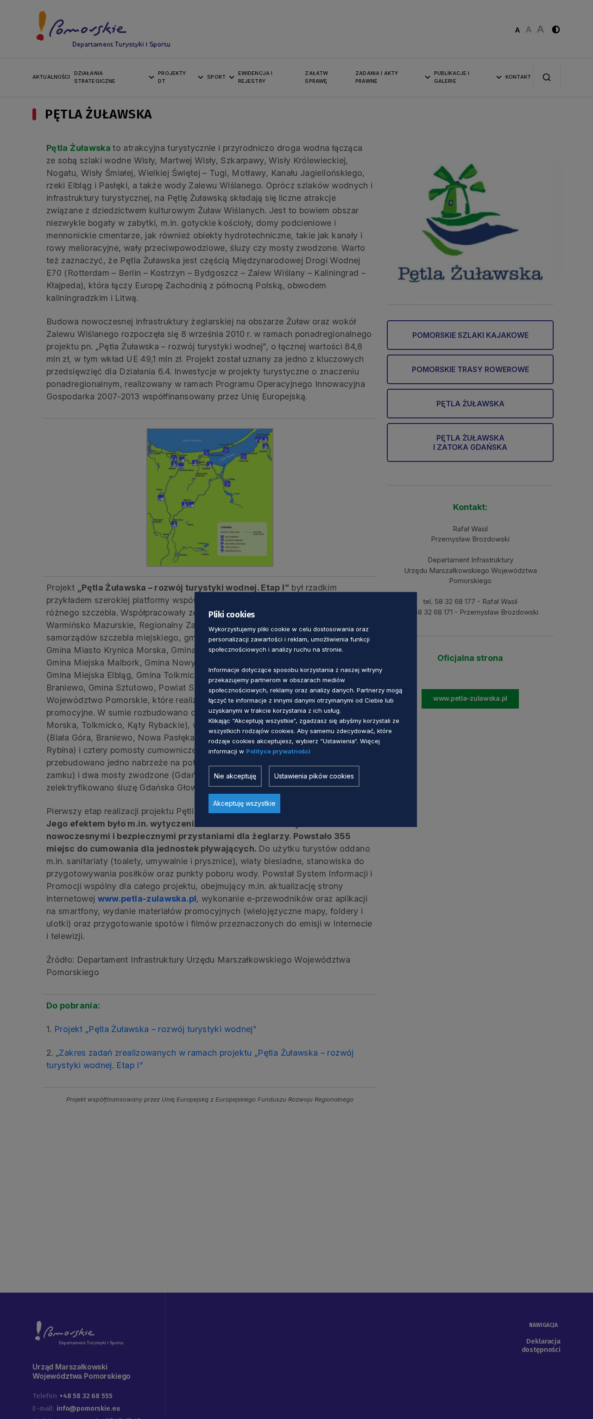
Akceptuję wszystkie (244, 803)
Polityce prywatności (278, 751)
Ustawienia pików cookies (314, 776)
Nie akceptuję (235, 776)
